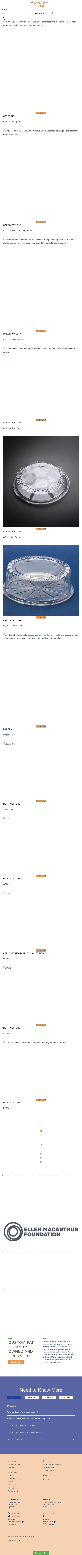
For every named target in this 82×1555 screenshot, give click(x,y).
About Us (12, 1461)
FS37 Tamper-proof (12, 121)
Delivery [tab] (49, 1397)
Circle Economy (48, 1470)
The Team (11, 1467)
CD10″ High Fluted (11, 537)
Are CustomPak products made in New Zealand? (25, 1432)
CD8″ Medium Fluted (12, 428)
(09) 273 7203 (49, 1513)
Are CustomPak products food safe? (21, 1426)
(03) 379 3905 (15, 1513)
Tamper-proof (13, 1491)
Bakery (10, 1475)
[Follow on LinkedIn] (14, 1533)
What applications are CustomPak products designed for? (29, 1419)
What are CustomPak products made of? (22, 1412)
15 (41, 1158)
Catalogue (12, 1472)
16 (41, 1162)
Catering (11, 1482)
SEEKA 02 (8, 809)
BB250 (6, 1108)
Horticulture (12, 1485)
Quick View (41, 113)
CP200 (6, 1033)
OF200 (6, 884)
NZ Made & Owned (15, 1464)
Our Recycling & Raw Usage (53, 1464)
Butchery (11, 1479)
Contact (46, 1480)
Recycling (11, 1488)
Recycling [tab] (31, 1397)
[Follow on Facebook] (10, 1533)
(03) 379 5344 (15, 1516)
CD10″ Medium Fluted (13, 626)
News (45, 1475)
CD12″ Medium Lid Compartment (18, 230)
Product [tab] (14, 1397)
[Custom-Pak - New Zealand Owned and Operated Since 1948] (41, 4)
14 (41, 1153)
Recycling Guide (48, 1467)
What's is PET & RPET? (16, 1439)
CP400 (6, 959)
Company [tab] (66, 1397)
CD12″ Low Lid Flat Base (14, 339)
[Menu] (5, 4)
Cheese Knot (9, 735)
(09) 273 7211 (49, 1516)
